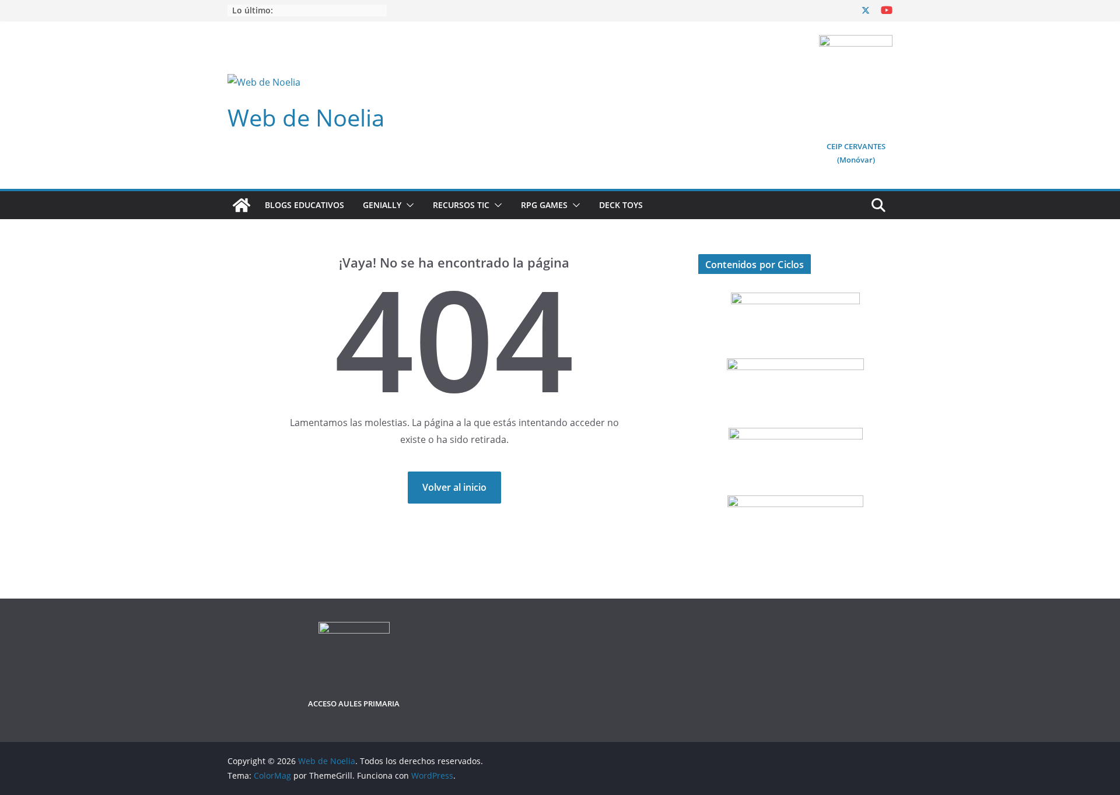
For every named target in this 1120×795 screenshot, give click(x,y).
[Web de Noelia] (242, 205)
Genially (382, 204)
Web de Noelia (306, 117)
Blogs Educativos (304, 204)
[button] (407, 205)
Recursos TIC (461, 204)
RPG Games (544, 204)
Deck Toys (621, 204)
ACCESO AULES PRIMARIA (354, 703)
